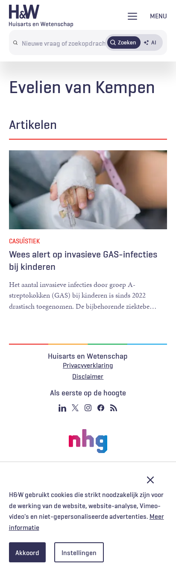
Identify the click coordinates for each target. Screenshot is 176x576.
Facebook (101, 407)
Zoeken (127, 42)
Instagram (88, 407)
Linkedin (62, 407)
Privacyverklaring (88, 365)
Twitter (75, 407)
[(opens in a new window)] (88, 441)
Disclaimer (87, 376)
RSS (113, 407)
